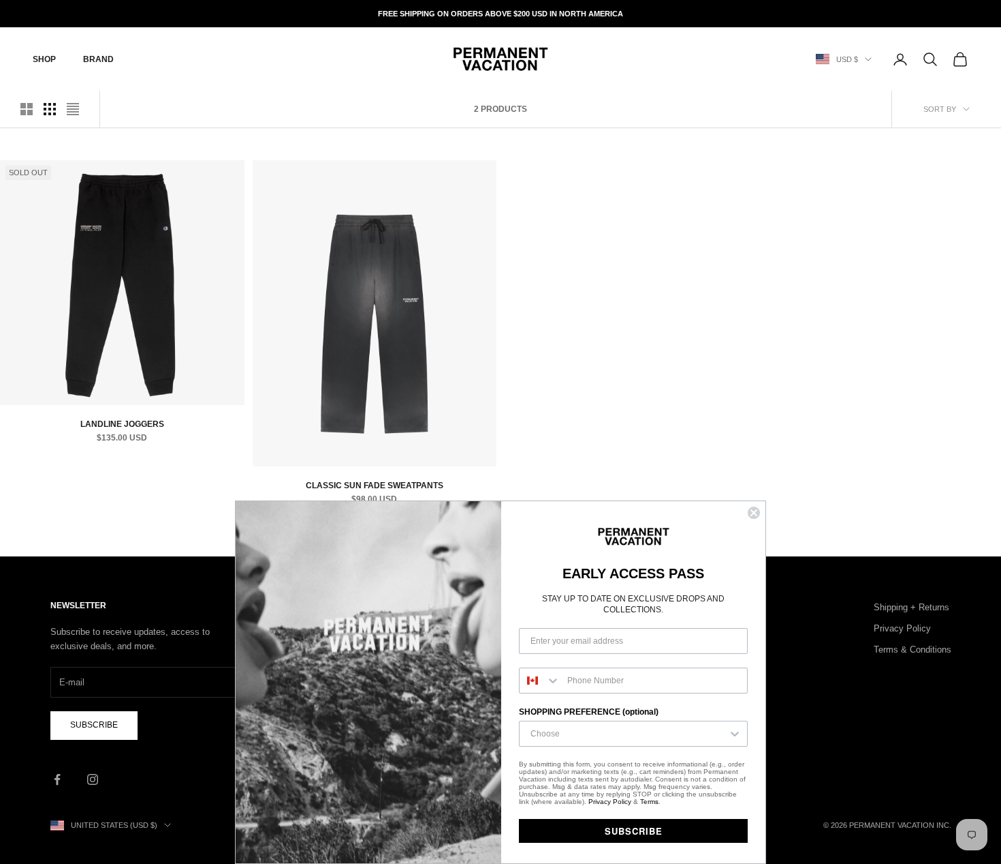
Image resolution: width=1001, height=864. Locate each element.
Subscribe (94, 725)
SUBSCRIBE (634, 830)
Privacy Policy (902, 628)
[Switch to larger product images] (26, 109)
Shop (44, 59)
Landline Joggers (122, 424)
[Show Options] (735, 733)
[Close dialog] (754, 513)
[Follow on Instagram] (92, 779)
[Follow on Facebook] (57, 779)
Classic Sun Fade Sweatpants (374, 485)
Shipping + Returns (911, 607)
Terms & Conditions (912, 649)
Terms (649, 801)
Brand (98, 59)
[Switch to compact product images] (73, 109)
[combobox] (540, 680)
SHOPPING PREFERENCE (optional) (588, 712)
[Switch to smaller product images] (50, 109)
